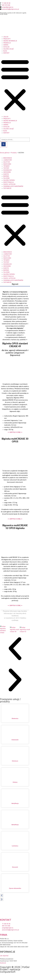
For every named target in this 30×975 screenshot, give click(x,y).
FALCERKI (6, 178)
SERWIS (5, 45)
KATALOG (6, 47)
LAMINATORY (7, 160)
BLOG (5, 51)
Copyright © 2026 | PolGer (15, 967)
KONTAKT (6, 53)
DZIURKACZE (7, 170)
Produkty (14, 152)
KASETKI (6, 174)
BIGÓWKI (6, 176)
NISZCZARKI (7, 164)
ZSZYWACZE (7, 188)
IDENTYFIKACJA (8, 182)
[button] (15, 85)
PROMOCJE (7, 43)
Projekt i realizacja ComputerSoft (10, 970)
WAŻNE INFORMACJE (10, 41)
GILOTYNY (6, 162)
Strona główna (4, 152)
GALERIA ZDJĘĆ (8, 49)
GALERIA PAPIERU (9, 180)
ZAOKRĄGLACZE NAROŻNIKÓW (13, 186)
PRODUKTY (7, 39)
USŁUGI (5, 37)
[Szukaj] (15, 141)
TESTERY (6, 168)
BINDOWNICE (7, 158)
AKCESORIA (7, 172)
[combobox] (15, 139)
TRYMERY (6, 166)
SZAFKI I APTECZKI (9, 184)
